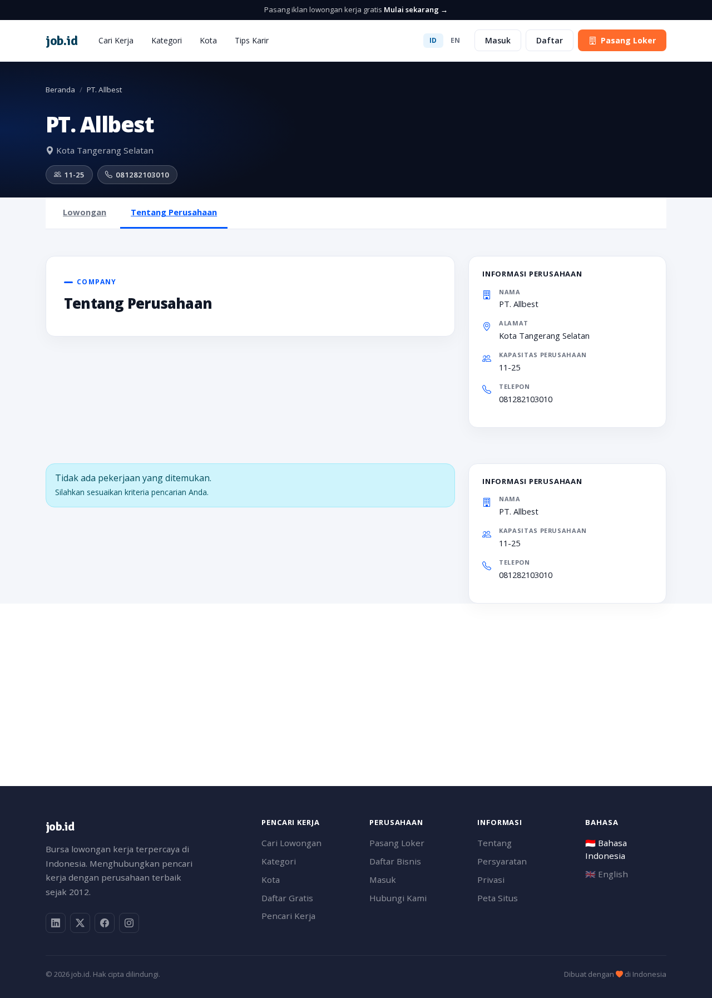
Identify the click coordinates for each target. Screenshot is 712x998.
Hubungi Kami (398, 897)
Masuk (498, 40)
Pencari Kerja (288, 915)
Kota (208, 40)
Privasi (491, 879)
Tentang (494, 842)
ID (433, 40)
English (606, 874)
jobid (61, 40)
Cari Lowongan (291, 842)
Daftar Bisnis (395, 861)
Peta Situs (497, 897)
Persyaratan (502, 861)
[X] (80, 923)
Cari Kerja (116, 40)
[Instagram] (129, 923)
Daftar (549, 40)
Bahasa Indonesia (606, 849)
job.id (60, 826)
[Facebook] (105, 923)
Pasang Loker (628, 40)
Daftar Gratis (287, 897)
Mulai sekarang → (416, 9)
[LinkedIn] (56, 923)
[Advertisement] (356, 681)
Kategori (166, 40)
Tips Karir (252, 40)
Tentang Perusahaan (174, 212)
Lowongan (84, 212)
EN (456, 40)
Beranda (60, 90)
